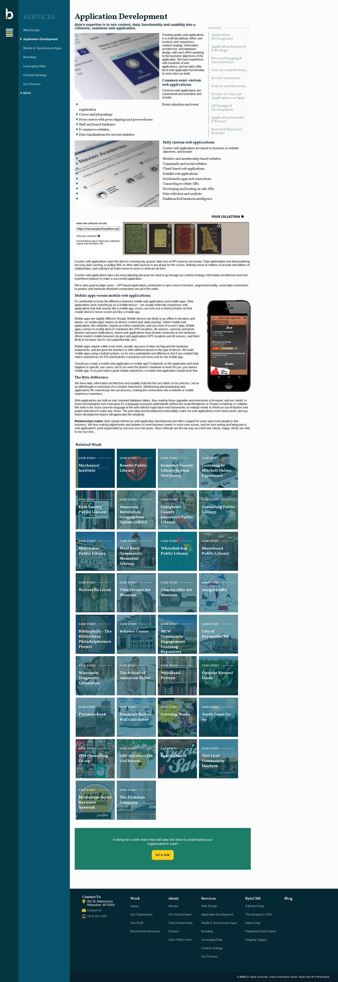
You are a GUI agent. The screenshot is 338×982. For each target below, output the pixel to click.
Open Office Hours (180, 939)
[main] (163, 444)
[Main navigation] (9, 33)
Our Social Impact (179, 914)
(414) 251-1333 (97, 916)
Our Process (31, 84)
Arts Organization (141, 914)
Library (134, 906)
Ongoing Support (256, 939)
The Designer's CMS (258, 914)
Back (26, 93)
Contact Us (94, 910)
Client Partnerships (180, 922)
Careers (173, 931)
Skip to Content (19, 4)
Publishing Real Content (260, 931)
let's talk (163, 855)
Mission (173, 906)
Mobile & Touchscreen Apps (42, 48)
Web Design (31, 30)
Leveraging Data (34, 66)
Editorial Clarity (254, 906)
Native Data (252, 922)
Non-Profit (136, 922)
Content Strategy (35, 75)
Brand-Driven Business (145, 931)
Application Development (40, 39)
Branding (29, 57)
